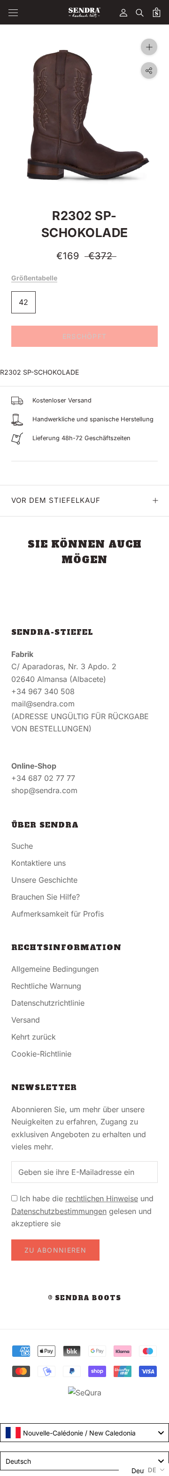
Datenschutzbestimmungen (59, 1211)
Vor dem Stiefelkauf (55, 500)
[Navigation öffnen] (13, 12)
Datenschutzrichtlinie (47, 1003)
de (152, 1470)
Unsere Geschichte (44, 880)
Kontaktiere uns (38, 863)
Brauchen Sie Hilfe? (45, 897)
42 (23, 302)
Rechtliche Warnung (46, 986)
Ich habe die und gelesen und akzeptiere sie (82, 1211)
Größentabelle (34, 278)
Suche (22, 846)
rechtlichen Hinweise (101, 1198)
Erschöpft (84, 336)
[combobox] (84, 1432)
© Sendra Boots (84, 1298)
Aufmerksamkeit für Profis (57, 913)
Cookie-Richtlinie (41, 1053)
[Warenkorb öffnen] (157, 12)
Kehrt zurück (33, 1036)
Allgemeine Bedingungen (55, 969)
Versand (25, 1020)
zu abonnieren (55, 1250)
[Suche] (140, 12)
